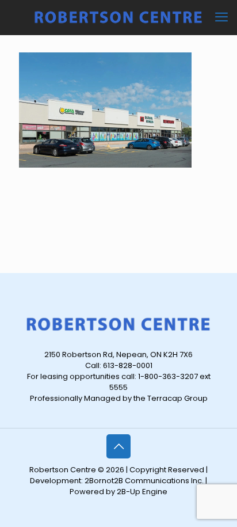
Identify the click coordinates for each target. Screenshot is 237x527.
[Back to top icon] (118, 446)
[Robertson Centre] (118, 17)
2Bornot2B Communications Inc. (144, 480)
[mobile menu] (221, 17)
